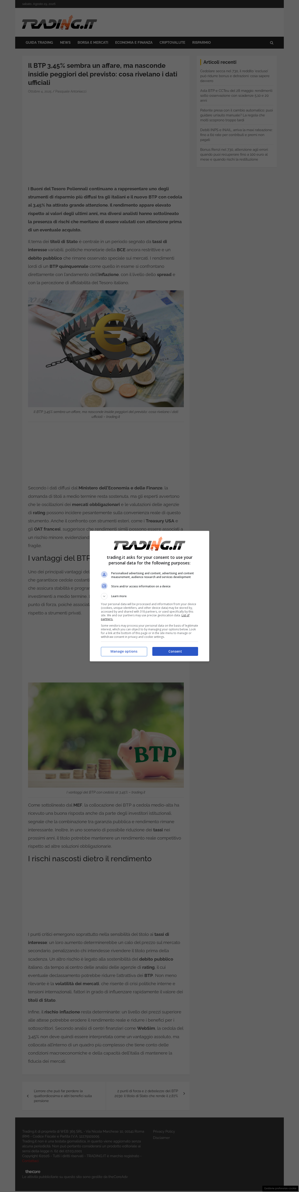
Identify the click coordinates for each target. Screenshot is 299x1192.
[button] (149, 596)
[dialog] (149, 596)
